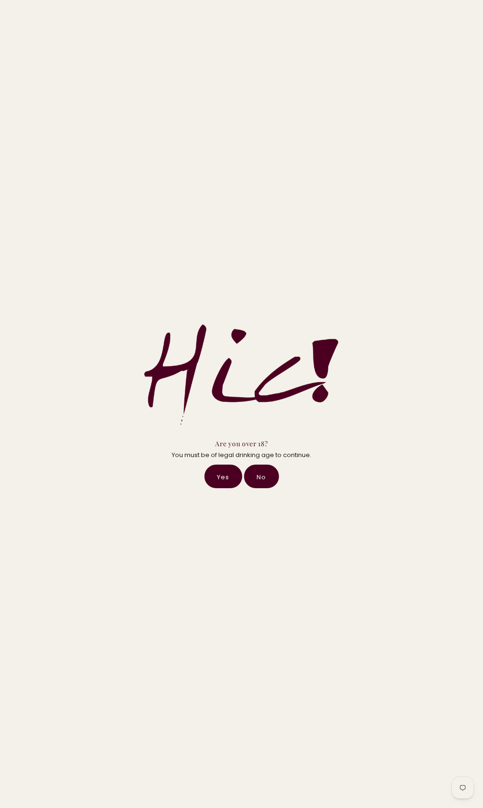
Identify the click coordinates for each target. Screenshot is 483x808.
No (261, 477)
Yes (223, 477)
